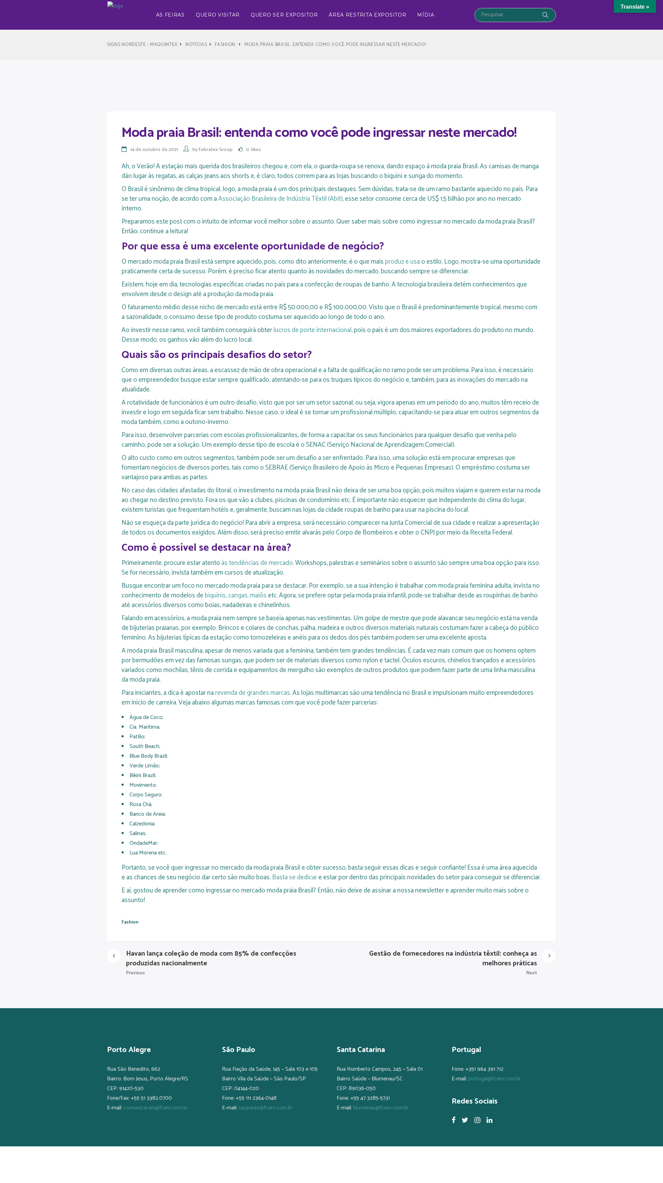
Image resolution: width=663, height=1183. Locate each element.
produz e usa (402, 261)
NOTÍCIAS (196, 44)
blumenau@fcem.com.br (381, 1108)
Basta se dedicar (295, 877)
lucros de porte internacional (312, 330)
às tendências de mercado (257, 563)
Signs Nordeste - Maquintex (142, 44)
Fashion (225, 44)
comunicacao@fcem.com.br (156, 1108)
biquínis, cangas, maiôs (236, 595)
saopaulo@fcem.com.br (265, 1108)
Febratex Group (215, 150)
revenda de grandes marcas (252, 693)
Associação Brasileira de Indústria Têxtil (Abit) (280, 198)
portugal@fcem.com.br (494, 1078)
